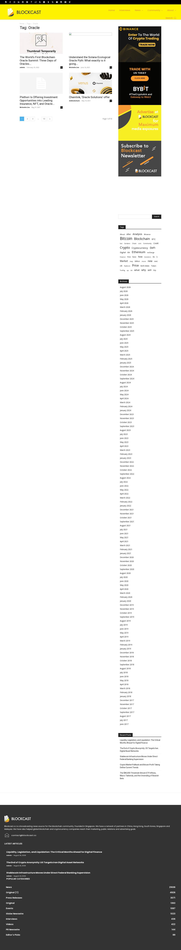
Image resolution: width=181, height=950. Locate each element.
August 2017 (125, 716)
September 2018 (127, 664)
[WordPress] (61, 2)
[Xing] (69, 2)
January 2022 (125, 505)
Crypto (125, 247)
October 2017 (126, 708)
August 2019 (125, 621)
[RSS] (39, 2)
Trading (122, 270)
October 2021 (126, 517)
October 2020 (126, 565)
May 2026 (124, 299)
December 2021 (127, 509)
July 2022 (124, 482)
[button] (171, 17)
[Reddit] (35, 2)
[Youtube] (65, 2)
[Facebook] (10, 2)
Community (147, 243)
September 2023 (127, 426)
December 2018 (127, 652)
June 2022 (124, 486)
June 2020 (124, 581)
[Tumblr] (48, 2)
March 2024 (125, 402)
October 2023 (126, 422)
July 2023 (124, 434)
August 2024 (125, 382)
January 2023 (125, 458)
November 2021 (127, 513)
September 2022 (127, 474)
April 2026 (124, 303)
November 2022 (127, 466)
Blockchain (142, 238)
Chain (134, 243)
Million (137, 261)
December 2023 (127, 414)
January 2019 (125, 648)
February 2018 (126, 692)
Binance (147, 234)
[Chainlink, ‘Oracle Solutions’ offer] (90, 83)
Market (124, 261)
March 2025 (125, 354)
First (129, 257)
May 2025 (124, 347)
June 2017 (124, 724)
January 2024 (125, 410)
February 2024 (126, 406)
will (149, 270)
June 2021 (124, 533)
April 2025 (124, 350)
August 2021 (125, 525)
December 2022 (127, 462)
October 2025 (126, 327)
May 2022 (124, 490)
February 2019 (126, 644)
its (154, 257)
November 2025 (127, 323)
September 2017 (127, 712)
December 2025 (127, 319)
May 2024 (124, 394)
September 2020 (127, 569)
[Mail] (22, 2)
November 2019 (127, 609)
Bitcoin (126, 238)
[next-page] (50, 119)
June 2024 (124, 390)
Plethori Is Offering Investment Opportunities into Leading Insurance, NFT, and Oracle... (39, 100)
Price (135, 265)
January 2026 (125, 315)
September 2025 (127, 331)
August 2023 (125, 430)
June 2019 (124, 629)
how (140, 256)
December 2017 (127, 700)
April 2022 (124, 493)
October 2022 (126, 470)
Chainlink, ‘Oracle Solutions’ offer (89, 97)
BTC (154, 239)
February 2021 (126, 549)
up (128, 270)
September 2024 (127, 378)
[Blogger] (5, 2)
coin (139, 243)
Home (22, 24)
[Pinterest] (31, 2)
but (121, 243)
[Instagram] (14, 2)
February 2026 (126, 311)
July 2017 (124, 720)
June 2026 (124, 295)
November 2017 (127, 704)
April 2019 (124, 636)
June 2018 (124, 676)
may (131, 261)
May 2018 (124, 680)
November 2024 (127, 370)
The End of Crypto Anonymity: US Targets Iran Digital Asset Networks (139, 749)
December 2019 (127, 605)
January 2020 (125, 601)
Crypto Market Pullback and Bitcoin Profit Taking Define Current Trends (140, 766)
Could (155, 243)
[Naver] (27, 2)
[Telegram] (44, 2)
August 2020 (125, 573)
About (122, 234)
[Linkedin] (18, 2)
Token (153, 266)
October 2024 (126, 374)
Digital (123, 252)
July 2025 (124, 339)
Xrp (154, 270)
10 (44, 119)
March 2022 (125, 497)
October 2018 (126, 660)
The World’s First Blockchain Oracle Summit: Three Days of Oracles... (38, 60)
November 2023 (127, 418)
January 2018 (125, 696)
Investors (147, 257)
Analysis (137, 234)
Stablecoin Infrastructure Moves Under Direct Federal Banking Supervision (139, 757)
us (131, 270)
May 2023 (124, 442)
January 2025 (125, 362)
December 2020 (127, 557)
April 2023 (124, 446)
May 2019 (124, 632)
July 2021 (124, 529)
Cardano (127, 243)
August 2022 (125, 478)
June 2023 (124, 438)
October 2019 (126, 613)
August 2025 (125, 335)
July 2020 (124, 577)
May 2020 (124, 585)
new (150, 261)
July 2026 (124, 291)
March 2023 (125, 450)
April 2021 (124, 541)
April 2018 (124, 684)
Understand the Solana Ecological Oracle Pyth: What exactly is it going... (89, 60)
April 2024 (124, 398)
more (144, 261)
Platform (127, 266)
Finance (122, 257)
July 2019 (124, 625)
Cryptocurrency (140, 248)
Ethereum (138, 252)
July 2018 (124, 672)
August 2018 (125, 668)
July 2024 (124, 386)
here (134, 257)
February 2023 (126, 454)
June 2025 (124, 343)
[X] (52, 2)
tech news (145, 266)
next (155, 261)
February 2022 (126, 501)
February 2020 (126, 597)
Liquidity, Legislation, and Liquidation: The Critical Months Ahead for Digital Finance (140, 741)
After (129, 234)
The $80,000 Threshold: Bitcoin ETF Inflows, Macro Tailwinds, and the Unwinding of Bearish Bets (139, 775)
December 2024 (127, 366)
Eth (128, 252)
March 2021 (125, 545)
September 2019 (127, 617)
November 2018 (127, 656)
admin (22, 67)
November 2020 (127, 561)
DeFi (152, 247)
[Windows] (56, 2)
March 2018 (125, 688)
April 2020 (124, 589)
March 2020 (125, 593)
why (143, 270)
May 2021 (124, 537)
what (137, 270)
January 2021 (125, 553)
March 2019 (125, 640)
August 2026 (125, 287)
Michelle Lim (74, 67)
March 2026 (125, 307)
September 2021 (127, 521)
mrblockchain (74, 101)
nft (121, 266)
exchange (150, 252)
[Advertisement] (139, 193)
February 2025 (126, 358)
